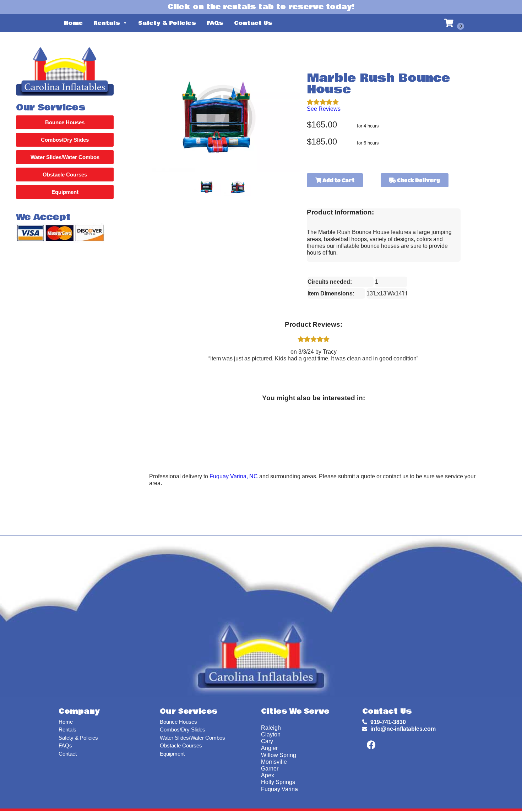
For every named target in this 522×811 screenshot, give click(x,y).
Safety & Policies (167, 23)
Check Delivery (418, 180)
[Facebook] (371, 744)
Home (73, 23)
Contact (68, 754)
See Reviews (324, 109)
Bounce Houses (178, 722)
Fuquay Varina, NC (234, 476)
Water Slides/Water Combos (192, 738)
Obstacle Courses (181, 745)
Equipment (172, 754)
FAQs (215, 23)
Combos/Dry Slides (182, 729)
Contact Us (253, 23)
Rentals (106, 23)
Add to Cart (337, 180)
